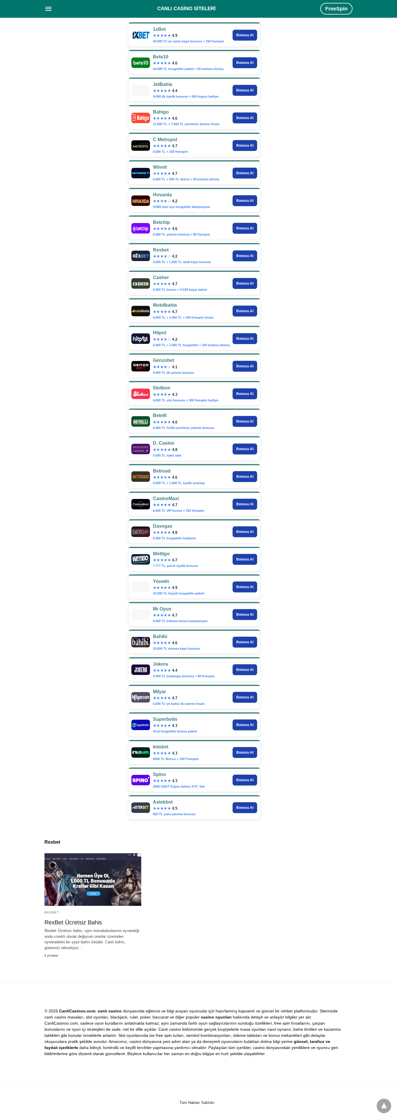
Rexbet (51, 912)
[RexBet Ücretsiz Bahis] (92, 879)
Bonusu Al (244, 35)
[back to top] (384, 1106)
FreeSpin (336, 9)
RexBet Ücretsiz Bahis (73, 922)
